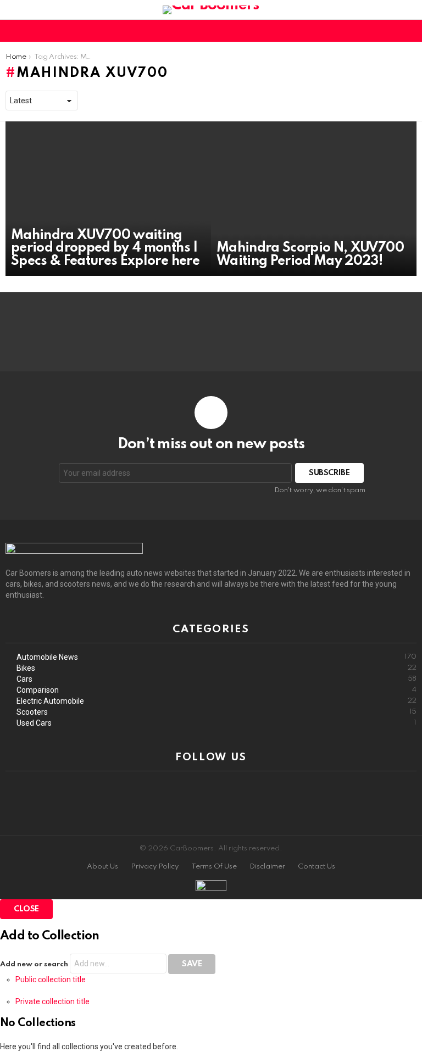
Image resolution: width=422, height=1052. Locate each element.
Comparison (216, 690)
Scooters (216, 712)
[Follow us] (391, 31)
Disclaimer (267, 866)
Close (26, 909)
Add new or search (35, 964)
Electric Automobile (216, 701)
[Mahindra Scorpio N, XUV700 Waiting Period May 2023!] (314, 198)
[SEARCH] (410, 31)
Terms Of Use (214, 866)
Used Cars (216, 723)
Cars (216, 679)
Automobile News (216, 657)
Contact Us (316, 866)
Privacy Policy (155, 866)
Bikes (216, 668)
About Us (102, 866)
